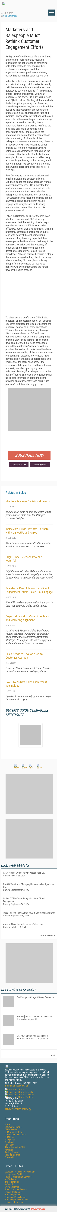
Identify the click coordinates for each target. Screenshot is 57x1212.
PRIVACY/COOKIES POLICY (16, 1109)
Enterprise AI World (13, 1174)
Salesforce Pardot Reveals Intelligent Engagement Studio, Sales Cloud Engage (29, 590)
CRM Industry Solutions (15, 1134)
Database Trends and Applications (20, 1171)
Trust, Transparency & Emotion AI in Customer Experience (29, 912)
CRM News (9, 1137)
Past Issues (40, 464)
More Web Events (47, 935)
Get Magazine (13, 1127)
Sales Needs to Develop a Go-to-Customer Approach (25, 655)
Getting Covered (12, 1152)
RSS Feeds (9, 1144)
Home (7, 1124)
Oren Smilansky (10, 16)
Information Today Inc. (15, 1085)
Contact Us (10, 1157)
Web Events (10, 1142)
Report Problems (12, 1155)
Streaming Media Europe (16, 1197)
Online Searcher (12, 1187)
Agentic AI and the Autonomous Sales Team (23, 924)
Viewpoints (10, 1139)
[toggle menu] (51, 13)
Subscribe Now (29, 455)
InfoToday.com (11, 1179)
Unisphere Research (14, 1202)
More (53, 1054)
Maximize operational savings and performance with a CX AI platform (32, 1037)
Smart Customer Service (16, 1189)
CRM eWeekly (11, 1129)
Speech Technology (13, 1192)
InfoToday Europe (13, 1182)
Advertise (9, 1150)
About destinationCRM (15, 1147)
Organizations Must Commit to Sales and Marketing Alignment (27, 618)
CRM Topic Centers (13, 1132)
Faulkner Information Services (18, 1177)
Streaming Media (12, 1194)
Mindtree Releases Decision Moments (28, 501)
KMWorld (9, 1184)
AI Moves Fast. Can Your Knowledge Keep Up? (24, 872)
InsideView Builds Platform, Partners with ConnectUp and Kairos (27, 530)
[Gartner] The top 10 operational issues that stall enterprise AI (34, 1018)
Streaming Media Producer (16, 1199)
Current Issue (19, 464)
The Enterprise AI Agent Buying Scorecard (35, 997)
